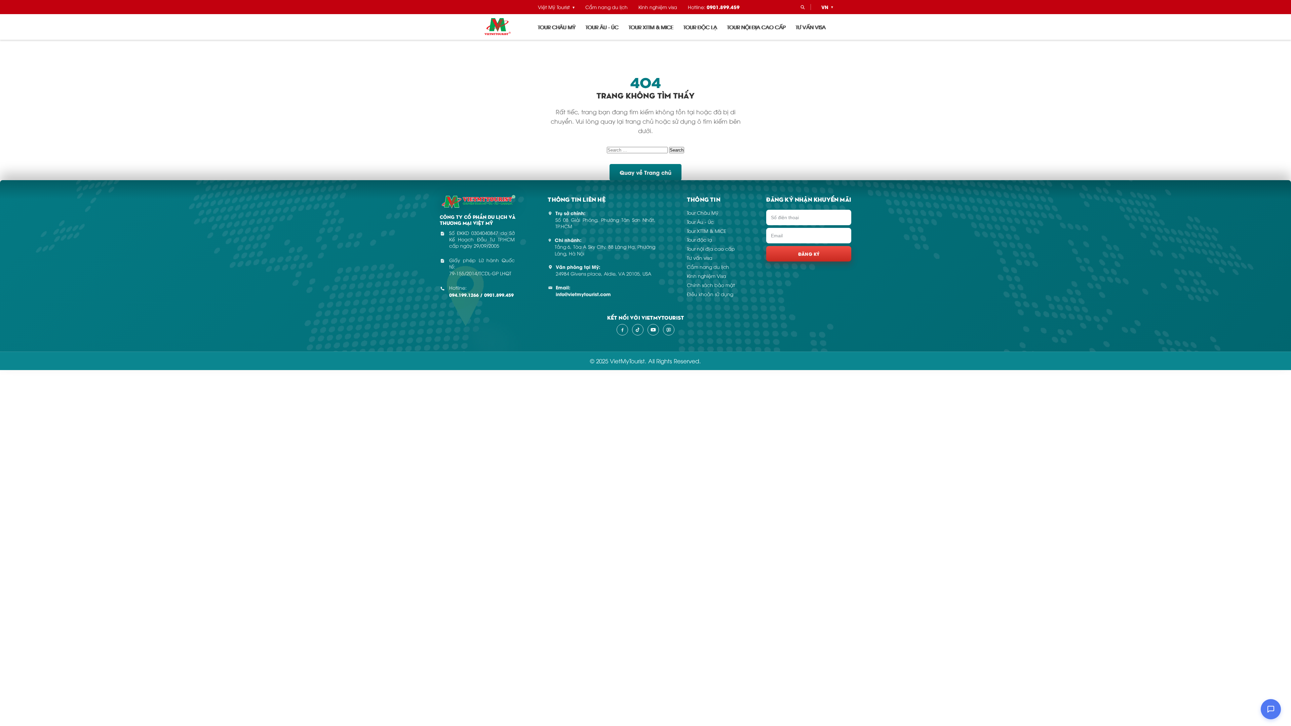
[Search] (802, 7)
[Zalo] (668, 329)
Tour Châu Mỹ (557, 27)
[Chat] (1271, 709)
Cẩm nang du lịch (606, 7)
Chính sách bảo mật (711, 285)
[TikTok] (637, 329)
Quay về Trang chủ (645, 172)
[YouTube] (653, 329)
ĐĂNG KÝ (809, 253)
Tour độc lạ (700, 27)
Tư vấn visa (811, 27)
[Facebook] (622, 329)
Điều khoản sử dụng (710, 294)
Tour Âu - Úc (602, 27)
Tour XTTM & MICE (651, 27)
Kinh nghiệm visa (657, 7)
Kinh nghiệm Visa (706, 276)
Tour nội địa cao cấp (756, 27)
